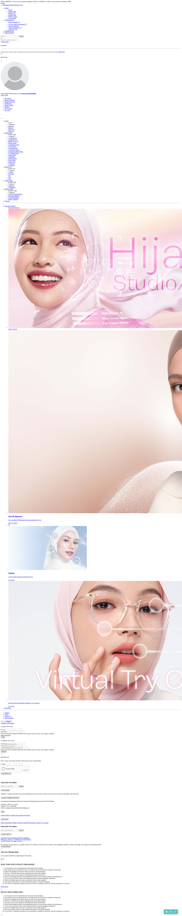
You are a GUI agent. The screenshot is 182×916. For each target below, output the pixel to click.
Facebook (4, 838)
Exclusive (11, 174)
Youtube (20, 838)
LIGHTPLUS (12, 140)
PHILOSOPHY (9, 33)
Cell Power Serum (13, 150)
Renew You (11, 162)
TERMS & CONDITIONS (22, 839)
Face (9, 177)
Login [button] (3, 721)
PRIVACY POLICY (7, 839)
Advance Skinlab (13, 26)
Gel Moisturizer (13, 148)
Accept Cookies (6, 846)
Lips (9, 179)
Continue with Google (7, 723)
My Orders (8, 98)
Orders (3, 815)
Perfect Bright (12, 158)
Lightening (11, 157)
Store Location (9, 718)
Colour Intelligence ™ (15, 28)
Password (4, 732)
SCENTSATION (13, 198)
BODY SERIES (13, 199)
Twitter (9, 838)
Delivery (7, 815)
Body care (11, 129)
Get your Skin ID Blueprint (17, 24)
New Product (12, 146)
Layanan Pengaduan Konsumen (10, 797)
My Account (8, 108)
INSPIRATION (9, 31)
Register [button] (8, 721)
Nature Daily (12, 155)
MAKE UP (11, 13)
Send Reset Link (6, 773)
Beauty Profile (9, 105)
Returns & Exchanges (17, 815)
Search (21, 36)
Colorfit (10, 172)
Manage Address (10, 100)
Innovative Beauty (10, 206)
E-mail (3, 730)
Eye (9, 175)
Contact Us (8, 716)
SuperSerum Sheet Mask (15, 151)
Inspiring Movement (30, 823)
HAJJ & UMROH (13, 196)
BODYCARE (12, 17)
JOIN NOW (4, 95)
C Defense (11, 163)
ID (1, 3)
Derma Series (12, 143)
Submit (21, 786)
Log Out (7, 110)
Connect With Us (6, 834)
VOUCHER (12, 18)
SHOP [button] (7, 8)
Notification (8, 103)
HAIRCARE (12, 15)
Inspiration (8, 708)
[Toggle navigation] (1, 5)
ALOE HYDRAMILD (15, 194)
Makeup (10, 128)
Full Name (4, 744)
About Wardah (5, 790)
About (6, 714)
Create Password (6, 748)
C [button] (5, 42)
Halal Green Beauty (7, 823)
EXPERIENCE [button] (9, 20)
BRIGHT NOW (13, 141)
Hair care (11, 131)
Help (3, 811)
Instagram (15, 838)
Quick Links (5, 819)
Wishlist (7, 107)
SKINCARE (12, 11)
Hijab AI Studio (14, 22)
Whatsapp (26, 838)
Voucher (7, 201)
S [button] (1, 38)
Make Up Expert (18, 823)
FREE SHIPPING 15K (8, 1)
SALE (10, 10)
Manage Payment (10, 102)
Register (4, 751)
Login (3, 737)
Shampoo (11, 186)
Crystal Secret (12, 138)
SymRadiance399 (13, 145)
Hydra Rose (12, 160)
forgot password (5, 735)
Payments (27, 815)
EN (4, 3)
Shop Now (61, 52)
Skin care (11, 126)
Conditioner (11, 187)
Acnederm (11, 165)
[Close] (1, 61)
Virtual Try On (12, 29)
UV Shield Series (13, 153)
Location (45, 823)
